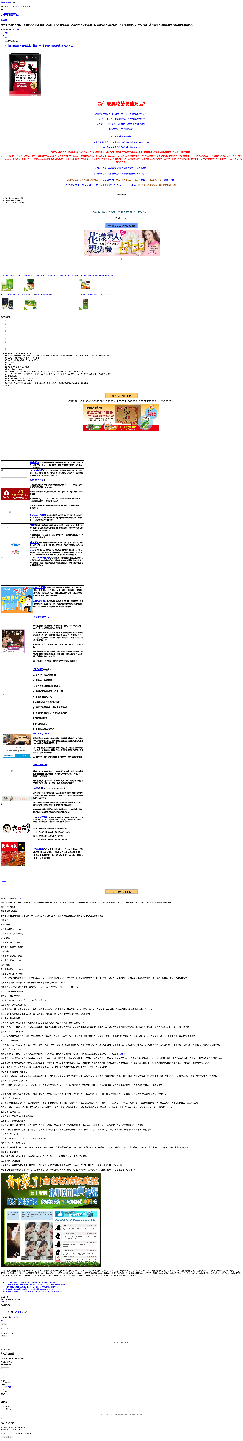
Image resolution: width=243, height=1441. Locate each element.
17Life (32, 550)
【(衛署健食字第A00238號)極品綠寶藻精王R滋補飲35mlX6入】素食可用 (54, 275)
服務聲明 (139, 1414)
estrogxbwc (4, 1301)
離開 (11, 1437)
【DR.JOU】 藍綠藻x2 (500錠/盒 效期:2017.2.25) (95, 294)
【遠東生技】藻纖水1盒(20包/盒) (12, 275)
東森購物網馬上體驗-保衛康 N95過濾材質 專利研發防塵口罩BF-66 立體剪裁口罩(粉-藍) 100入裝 (36, 1284)
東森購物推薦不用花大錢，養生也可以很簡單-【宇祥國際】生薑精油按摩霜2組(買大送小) (34, 1291)
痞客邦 (15, 1312)
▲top (2, 1320)
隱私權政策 (132, 1414)
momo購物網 (36, 470)
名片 (6, 37)
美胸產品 (131, 185)
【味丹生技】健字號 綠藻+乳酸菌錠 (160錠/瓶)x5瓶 (96, 275)
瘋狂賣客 (34, 542)
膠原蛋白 (143, 180)
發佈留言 (4, 1336)
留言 (19, 1312)
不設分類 (16, 29)
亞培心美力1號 (19, 899)
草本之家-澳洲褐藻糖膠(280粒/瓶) (12, 294)
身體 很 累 (4, 881)
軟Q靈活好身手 (116, 185)
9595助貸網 (39, 587)
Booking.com (41, 733)
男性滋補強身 (72, 185)
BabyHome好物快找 (39, 558)
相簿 (6, 33)
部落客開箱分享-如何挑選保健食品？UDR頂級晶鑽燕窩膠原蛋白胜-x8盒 (29, 1289)
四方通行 (38, 669)
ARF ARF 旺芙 (37, 480)
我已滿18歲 (5, 1437)
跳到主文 (4, 20)
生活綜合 (16, 1317)
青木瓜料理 (5, 156)
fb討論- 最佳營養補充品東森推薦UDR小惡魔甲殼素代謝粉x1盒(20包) (39, 45)
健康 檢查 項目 (29, 294)
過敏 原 (122, 1054)
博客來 (33, 525)
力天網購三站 (10, 14)
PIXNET (107, 1414)
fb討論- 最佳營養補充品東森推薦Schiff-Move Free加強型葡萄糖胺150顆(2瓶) (30, 1282)
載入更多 (4, 1324)
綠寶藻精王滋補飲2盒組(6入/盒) (45, 294)
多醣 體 (26, 275)
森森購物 (34, 462)
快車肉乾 (38, 849)
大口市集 (42, 817)
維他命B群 (169, 180)
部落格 (7, 35)
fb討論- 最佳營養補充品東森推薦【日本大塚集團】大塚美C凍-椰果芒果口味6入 (31, 1287)
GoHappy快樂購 (38, 515)
